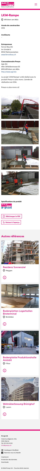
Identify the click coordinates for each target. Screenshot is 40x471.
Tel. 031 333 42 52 (6, 443)
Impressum (5, 457)
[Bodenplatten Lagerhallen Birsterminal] (4, 324)
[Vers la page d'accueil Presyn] (7, 4)
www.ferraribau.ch (8, 54)
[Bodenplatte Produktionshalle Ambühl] (4, 370)
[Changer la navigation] (36, 4)
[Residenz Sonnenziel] (4, 277)
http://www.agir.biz (8, 72)
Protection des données (9, 459)
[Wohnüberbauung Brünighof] (4, 414)
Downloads (5, 462)
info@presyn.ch (6, 445)
